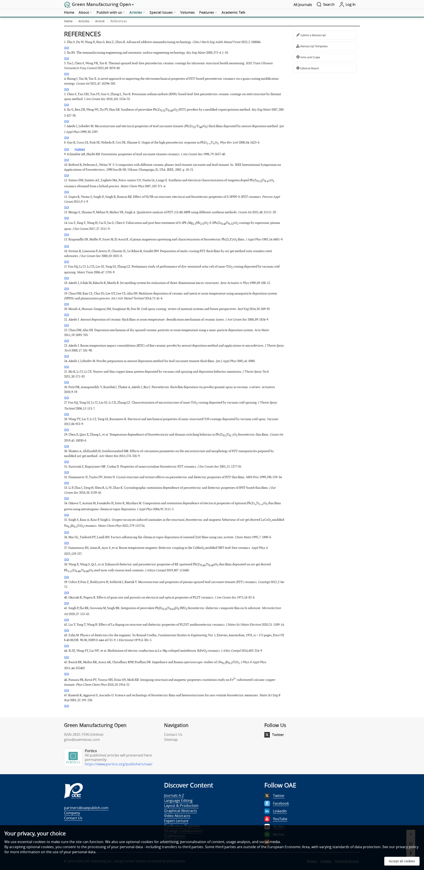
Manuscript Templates (314, 46)
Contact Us (173, 734)
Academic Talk (233, 12)
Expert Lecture (176, 820)
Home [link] (68, 21)
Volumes (187, 12)
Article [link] (100, 21)
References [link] (118, 21)
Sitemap (171, 739)
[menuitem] (69, 12)
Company (72, 812)
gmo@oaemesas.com (82, 739)
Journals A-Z (174, 795)
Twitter (278, 734)
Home (69, 12)
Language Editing (178, 800)
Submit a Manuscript (313, 35)
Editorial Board (309, 68)
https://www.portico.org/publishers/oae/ (118, 764)
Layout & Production (181, 805)
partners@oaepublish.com (86, 807)
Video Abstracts (177, 815)
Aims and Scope (310, 57)
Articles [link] (83, 21)
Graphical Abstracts (180, 810)
